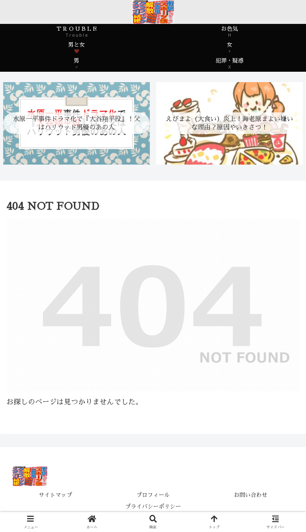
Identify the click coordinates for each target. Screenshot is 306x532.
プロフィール (153, 495)
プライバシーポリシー (153, 506)
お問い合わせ (250, 495)
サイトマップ (55, 495)
